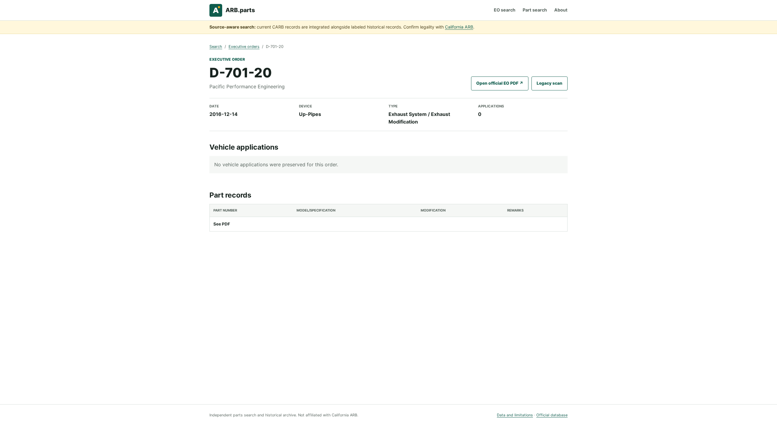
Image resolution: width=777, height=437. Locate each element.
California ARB (459, 26)
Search (215, 46)
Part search (535, 9)
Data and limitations (515, 415)
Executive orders (244, 46)
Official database (552, 415)
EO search (504, 9)
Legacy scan (549, 83)
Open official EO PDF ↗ (499, 83)
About (561, 9)
